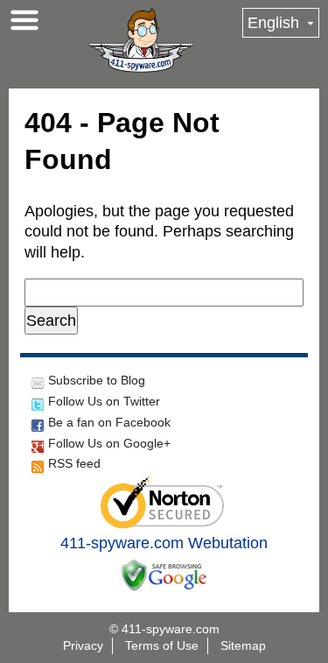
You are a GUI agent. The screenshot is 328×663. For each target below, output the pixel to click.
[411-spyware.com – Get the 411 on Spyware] (140, 40)
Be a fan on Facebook (109, 422)
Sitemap (243, 645)
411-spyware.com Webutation (164, 543)
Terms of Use (162, 645)
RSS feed (74, 463)
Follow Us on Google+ (109, 443)
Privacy (83, 645)
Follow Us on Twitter (104, 401)
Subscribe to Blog (96, 380)
